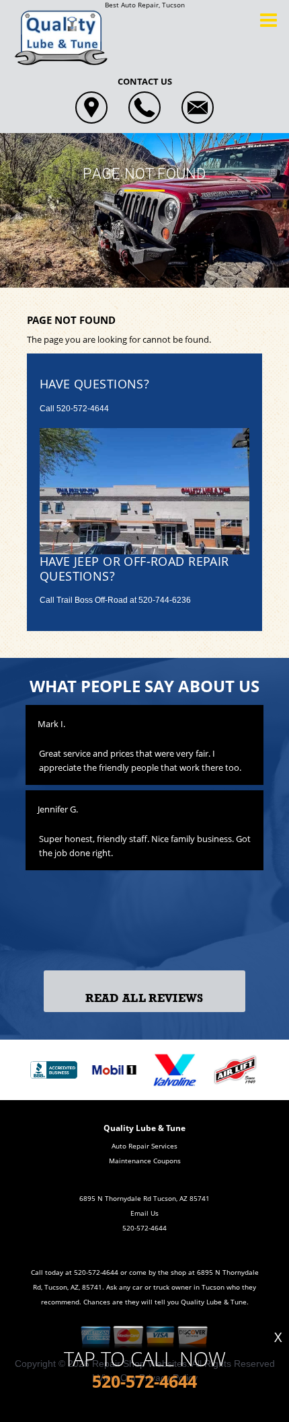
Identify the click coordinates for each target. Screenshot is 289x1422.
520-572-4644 (82, 408)
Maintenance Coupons (145, 1160)
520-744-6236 (164, 600)
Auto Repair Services (144, 1146)
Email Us (144, 1213)
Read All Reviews (144, 998)
